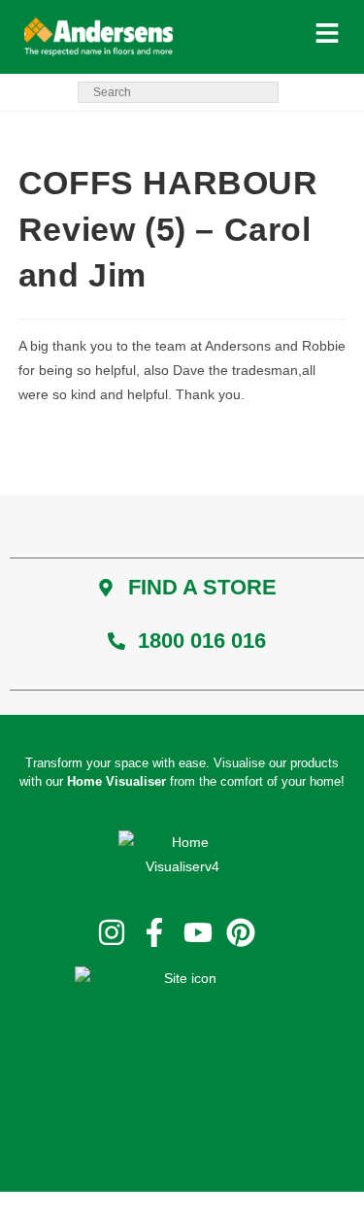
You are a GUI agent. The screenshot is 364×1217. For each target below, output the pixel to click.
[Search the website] (178, 91)
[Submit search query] (259, 92)
